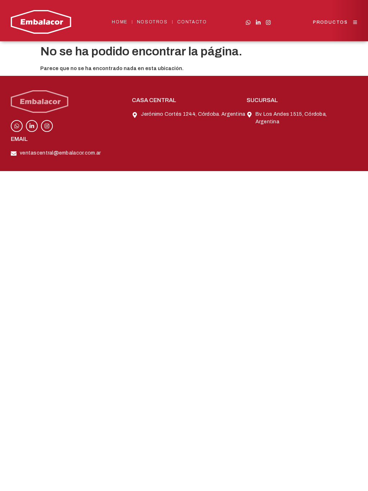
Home (119, 21)
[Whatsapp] (248, 22)
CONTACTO (192, 21)
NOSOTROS (152, 21)
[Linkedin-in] (258, 22)
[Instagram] (268, 22)
